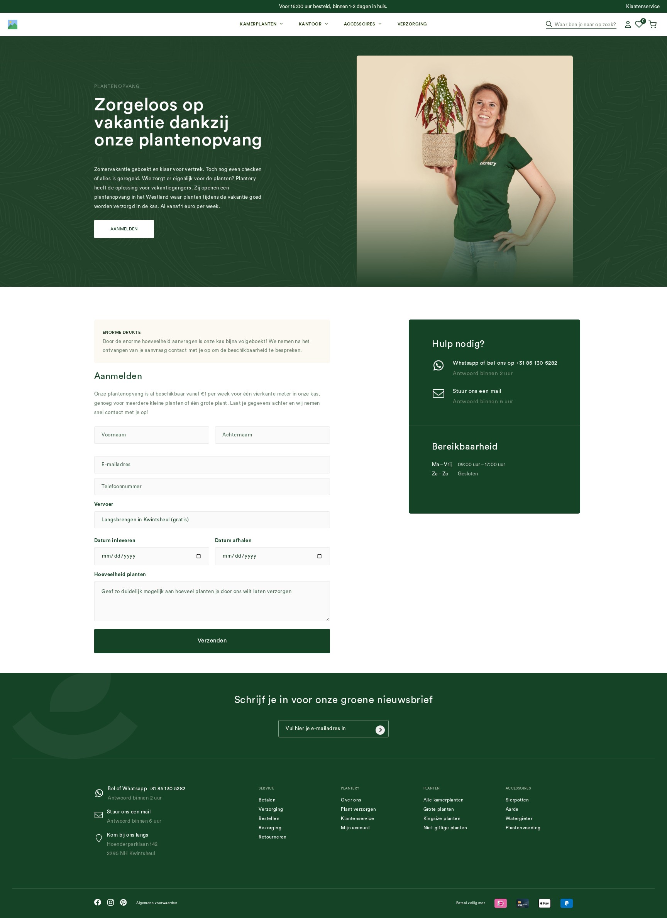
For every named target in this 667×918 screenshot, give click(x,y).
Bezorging (270, 827)
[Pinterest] (123, 902)
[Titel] (12, 24)
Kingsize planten (441, 818)
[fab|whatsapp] (101, 793)
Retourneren (272, 837)
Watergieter (519, 818)
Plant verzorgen (358, 809)
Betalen (267, 800)
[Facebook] (97, 902)
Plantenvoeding (523, 827)
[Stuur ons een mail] (442, 394)
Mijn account (355, 827)
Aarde (512, 809)
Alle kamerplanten (443, 800)
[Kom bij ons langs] (100, 838)
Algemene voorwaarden (156, 903)
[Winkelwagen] (653, 24)
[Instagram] (110, 902)
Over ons (351, 800)
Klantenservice (357, 818)
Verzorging (271, 809)
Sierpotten (517, 800)
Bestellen (269, 818)
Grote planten (438, 809)
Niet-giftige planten (445, 827)
